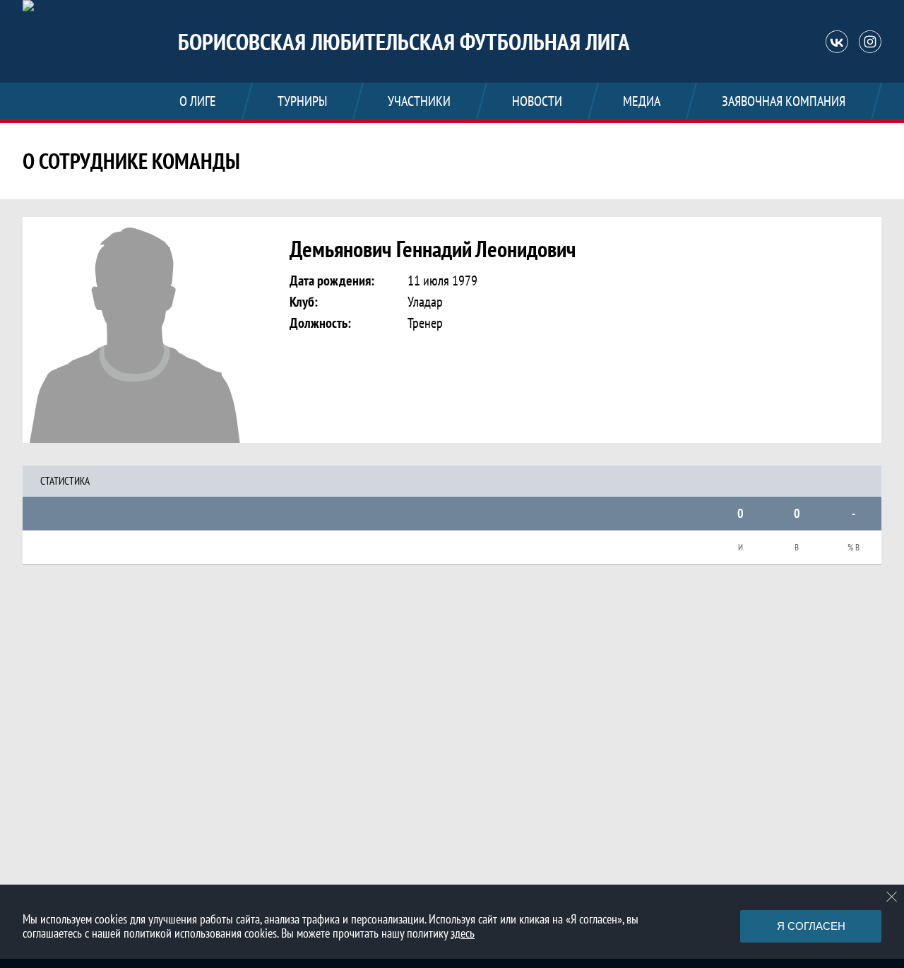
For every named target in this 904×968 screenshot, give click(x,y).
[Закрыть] (892, 896)
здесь (463, 933)
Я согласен (811, 926)
